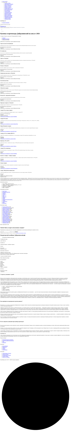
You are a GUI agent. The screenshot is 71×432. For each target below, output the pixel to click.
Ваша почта (12, 231)
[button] (36, 2)
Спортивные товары (8, 12)
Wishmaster (4, 196)
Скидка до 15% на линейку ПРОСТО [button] (7, 133)
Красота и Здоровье (8, 6)
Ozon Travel (4, 191)
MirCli (3, 202)
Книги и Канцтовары (8, 15)
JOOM (3, 197)
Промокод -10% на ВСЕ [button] (4, 140)
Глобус (3, 193)
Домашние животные (8, 17)
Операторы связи (8, 19)
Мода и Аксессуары (6, 210)
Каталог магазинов (5, 38)
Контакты (4, 342)
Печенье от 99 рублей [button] (4, 65)
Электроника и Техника (9, 4)
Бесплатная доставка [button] (4, 80)
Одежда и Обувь (7, 3)
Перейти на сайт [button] (3, 176)
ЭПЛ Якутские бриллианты (7, 199)
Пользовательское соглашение (7, 339)
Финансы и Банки (8, 13)
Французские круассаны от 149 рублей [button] (7, 73)
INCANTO (4, 203)
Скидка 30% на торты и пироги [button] (6, 110)
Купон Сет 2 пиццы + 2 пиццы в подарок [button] (8, 155)
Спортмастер (4, 201)
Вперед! (16, 231)
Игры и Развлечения (8, 9)
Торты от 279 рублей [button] (4, 58)
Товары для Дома (5, 209)
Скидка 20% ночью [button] (4, 118)
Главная (3, 37)
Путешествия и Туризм (9, 8)
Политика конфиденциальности (8, 340)
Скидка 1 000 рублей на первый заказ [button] (7, 170)
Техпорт (3, 348)
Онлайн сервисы (8, 7)
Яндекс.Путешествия (6, 192)
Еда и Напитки (7, 10)
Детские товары (7, 11)
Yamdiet (3, 200)
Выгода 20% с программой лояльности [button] (7, 95)
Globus (3, 347)
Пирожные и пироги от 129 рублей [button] (6, 102)
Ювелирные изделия (8, 16)
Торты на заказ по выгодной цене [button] (6, 43)
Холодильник (4, 349)
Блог (3, 341)
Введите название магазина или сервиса (17, 27)
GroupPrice (4, 194)
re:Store (3, 198)
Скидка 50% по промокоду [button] (5, 148)
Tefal (3, 195)
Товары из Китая (8, 18)
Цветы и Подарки (8, 14)
